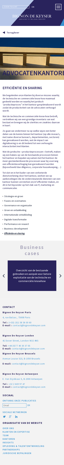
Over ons (8, 428)
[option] (32, 275)
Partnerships (11, 449)
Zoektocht (11, 6)
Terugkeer (13, 32)
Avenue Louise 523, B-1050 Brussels (21, 358)
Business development (16, 228)
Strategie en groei (13, 196)
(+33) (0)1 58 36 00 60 (20, 322)
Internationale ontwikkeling (18, 214)
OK (33, 7)
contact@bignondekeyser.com (29, 325)
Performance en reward (16, 224)
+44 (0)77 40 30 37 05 (19, 345)
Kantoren (9, 439)
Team (6, 435)
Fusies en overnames (15, 200)
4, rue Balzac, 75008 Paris (16, 317)
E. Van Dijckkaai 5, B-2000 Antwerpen (22, 379)
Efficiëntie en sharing (14, 233)
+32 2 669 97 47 (17, 384)
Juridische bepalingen (17, 453)
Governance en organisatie (18, 205)
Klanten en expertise (16, 431)
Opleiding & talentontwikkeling (23, 446)
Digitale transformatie (15, 219)
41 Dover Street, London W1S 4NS (20, 340)
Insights (8, 442)
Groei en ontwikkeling (15, 210)
